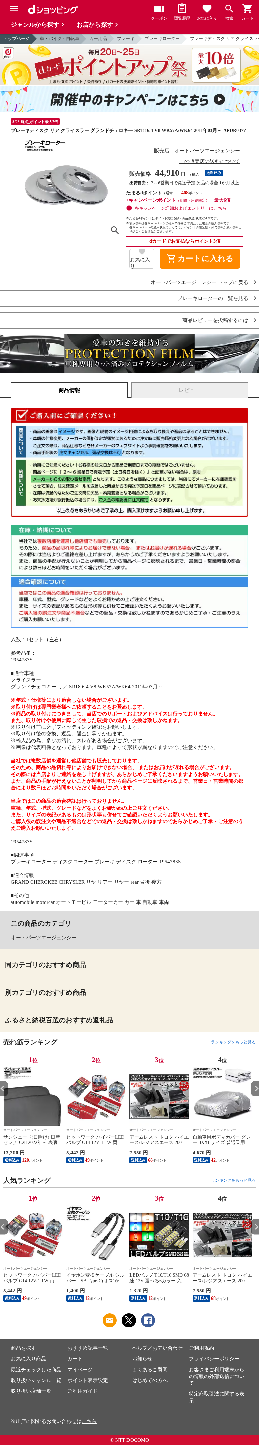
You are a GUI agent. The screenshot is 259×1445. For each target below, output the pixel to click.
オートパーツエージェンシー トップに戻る (199, 282)
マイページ (80, 1369)
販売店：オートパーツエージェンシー (197, 150)
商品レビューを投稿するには (215, 320)
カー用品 (98, 38)
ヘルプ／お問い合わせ (157, 1348)
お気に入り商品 (28, 1358)
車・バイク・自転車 (59, 38)
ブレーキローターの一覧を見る (212, 298)
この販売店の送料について (209, 161)
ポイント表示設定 (87, 1380)
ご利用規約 (201, 1348)
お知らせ (142, 1358)
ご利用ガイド (82, 1391)
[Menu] (14, 9)
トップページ (16, 38)
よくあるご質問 (150, 1369)
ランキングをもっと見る (233, 1042)
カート (75, 1358)
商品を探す (23, 1348)
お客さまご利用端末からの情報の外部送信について (216, 1376)
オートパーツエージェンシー (44, 937)
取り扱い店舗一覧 (31, 1391)
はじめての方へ (150, 1380)
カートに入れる (200, 259)
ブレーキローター (162, 38)
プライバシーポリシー (214, 1358)
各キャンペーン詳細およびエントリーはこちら (181, 208)
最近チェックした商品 (36, 1369)
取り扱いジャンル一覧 (36, 1380)
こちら (89, 1421)
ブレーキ (126, 38)
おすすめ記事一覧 (87, 1348)
